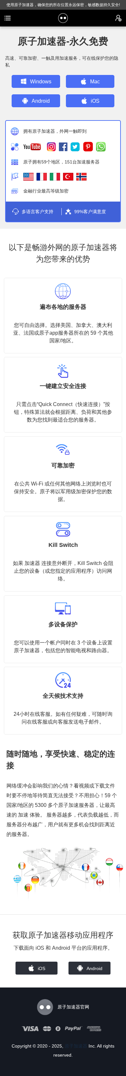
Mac (95, 81)
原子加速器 (76, 1046)
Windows (40, 81)
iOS (95, 101)
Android (41, 101)
